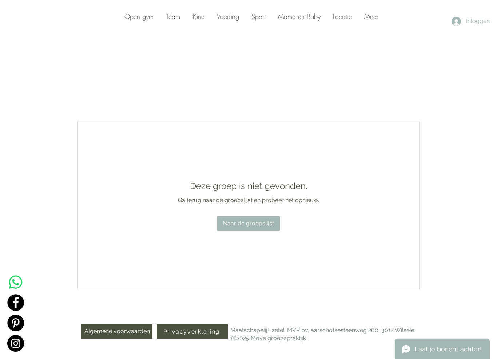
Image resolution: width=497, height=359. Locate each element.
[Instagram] (15, 343)
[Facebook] (15, 302)
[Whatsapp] (15, 282)
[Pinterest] (15, 323)
